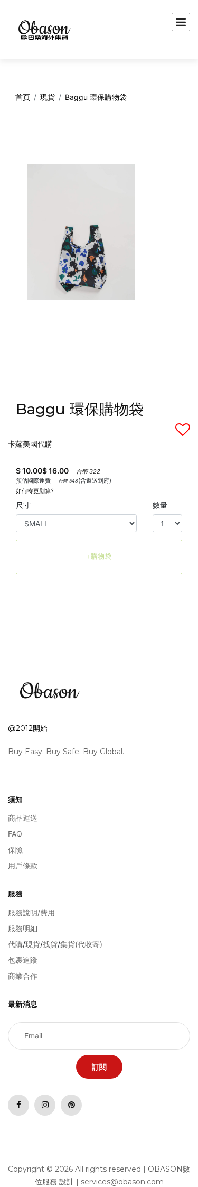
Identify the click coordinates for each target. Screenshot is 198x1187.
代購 (15, 944)
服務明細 (22, 928)
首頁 (22, 96)
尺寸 (23, 504)
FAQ (15, 833)
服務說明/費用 (31, 912)
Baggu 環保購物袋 (96, 96)
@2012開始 (28, 728)
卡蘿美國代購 (30, 444)
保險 (15, 849)
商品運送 (22, 817)
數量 (160, 504)
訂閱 (99, 1066)
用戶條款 (22, 865)
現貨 (47, 96)
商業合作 (22, 975)
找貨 (50, 944)
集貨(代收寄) (81, 944)
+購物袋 (99, 556)
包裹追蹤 (22, 960)
